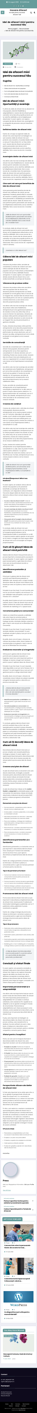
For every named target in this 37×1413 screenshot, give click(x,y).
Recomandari (8, 64)
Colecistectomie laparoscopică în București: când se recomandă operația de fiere (17, 1280)
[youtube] (23, 6)
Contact (24, 1406)
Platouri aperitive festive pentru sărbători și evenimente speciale (16, 1202)
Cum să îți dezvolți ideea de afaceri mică (16, 94)
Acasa (6, 1404)
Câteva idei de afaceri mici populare (15, 88)
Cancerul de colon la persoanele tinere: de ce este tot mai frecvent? (17, 1246)
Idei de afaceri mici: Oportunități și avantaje (16, 86)
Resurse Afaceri (5, 1395)
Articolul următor (9, 1206)
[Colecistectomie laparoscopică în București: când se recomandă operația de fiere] (18, 1266)
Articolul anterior (9, 1198)
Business (18, 1404)
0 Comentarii (20, 67)
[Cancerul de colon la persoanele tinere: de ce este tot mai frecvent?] (18, 1233)
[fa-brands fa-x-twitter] (16, 6)
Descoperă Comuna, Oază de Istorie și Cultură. (17, 1355)
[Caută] (31, 12)
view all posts (7, 1190)
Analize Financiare (6, 1392)
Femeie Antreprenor (6, 1394)
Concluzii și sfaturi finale (11, 97)
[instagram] (21, 6)
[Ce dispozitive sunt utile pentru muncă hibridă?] (18, 1299)
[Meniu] (2, 12)
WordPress (23, 1408)
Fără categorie (8, 1336)
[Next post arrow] (32, 1210)
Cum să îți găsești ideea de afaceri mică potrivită (18, 91)
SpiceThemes (22, 1410)
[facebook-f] (14, 6)
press (19, 64)
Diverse (11, 1406)
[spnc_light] (34, 13)
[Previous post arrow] (32, 1201)
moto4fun (6, 1153)
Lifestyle (17, 1406)
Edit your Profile (29, 1184)
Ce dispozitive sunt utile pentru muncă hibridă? (17, 1313)
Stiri (12, 1404)
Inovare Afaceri (18, 10)
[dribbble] (18, 6)
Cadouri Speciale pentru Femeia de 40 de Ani (17, 1210)
